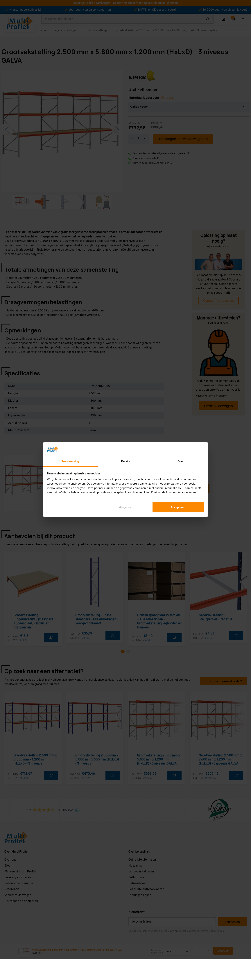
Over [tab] (181, 461)
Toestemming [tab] (70, 461)
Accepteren (178, 507)
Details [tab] (125, 461)
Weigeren (125, 507)
